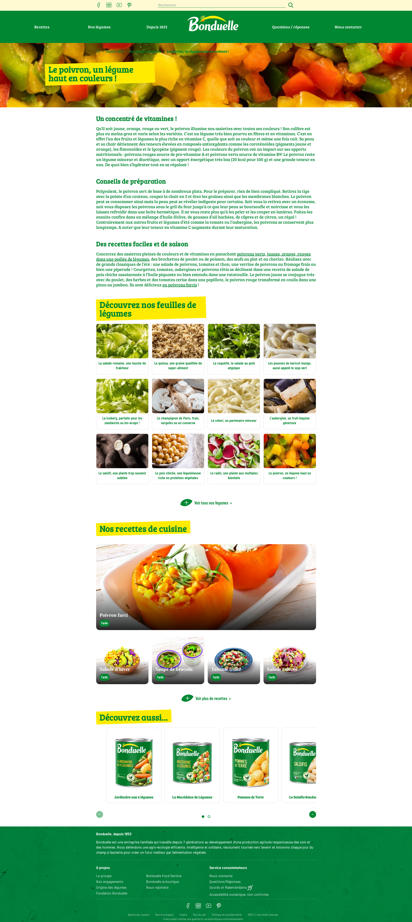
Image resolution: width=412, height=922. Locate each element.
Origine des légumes (111, 887)
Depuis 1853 (157, 26)
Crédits (183, 914)
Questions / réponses (290, 26)
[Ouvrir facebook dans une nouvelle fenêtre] (98, 6)
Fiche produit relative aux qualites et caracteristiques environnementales (203, 919)
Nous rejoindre (157, 887)
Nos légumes (99, 26)
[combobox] (222, 5)
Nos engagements (109, 881)
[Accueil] (98, 51)
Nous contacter (348, 26)
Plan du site (199, 914)
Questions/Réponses (225, 881)
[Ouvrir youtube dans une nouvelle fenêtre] (119, 6)
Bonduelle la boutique (162, 881)
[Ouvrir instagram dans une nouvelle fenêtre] (109, 6)
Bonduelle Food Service (163, 875)
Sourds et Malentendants (228, 887)
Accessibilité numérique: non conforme (238, 894)
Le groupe (103, 875)
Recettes (41, 26)
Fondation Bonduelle (111, 893)
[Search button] (290, 5)
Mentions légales (164, 914)
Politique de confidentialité (227, 914)
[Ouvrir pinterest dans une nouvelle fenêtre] (129, 6)
